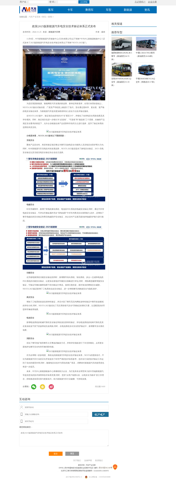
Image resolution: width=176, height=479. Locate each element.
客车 (51, 9)
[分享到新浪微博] (51, 387)
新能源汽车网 (54, 32)
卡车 (70, 9)
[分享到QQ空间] (42, 387)
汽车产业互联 (34, 17)
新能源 (128, 9)
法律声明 (88, 460)
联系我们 (99, 460)
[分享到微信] (33, 387)
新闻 (50, 17)
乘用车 (89, 9)
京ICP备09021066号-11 (74, 477)
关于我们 (77, 460)
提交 (56, 454)
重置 (72, 454)
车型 (108, 9)
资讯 (147, 9)
